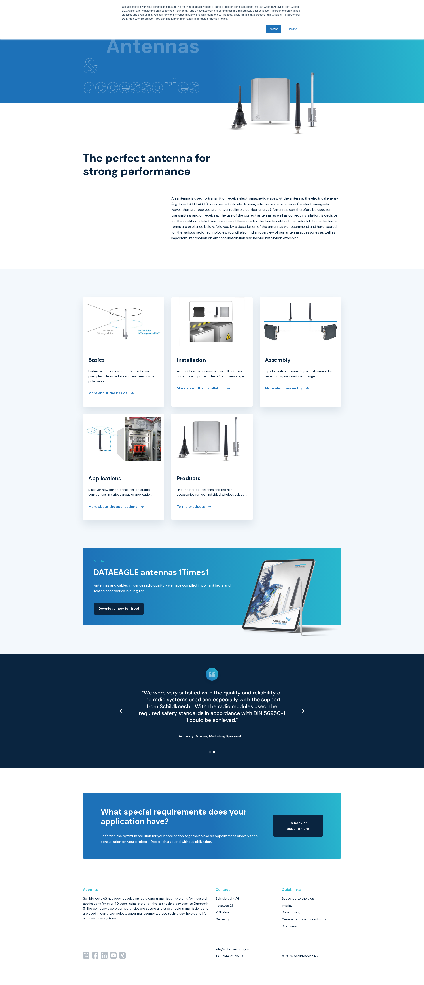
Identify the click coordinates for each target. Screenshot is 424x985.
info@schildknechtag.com (235, 949)
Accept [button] (273, 29)
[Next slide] (303, 711)
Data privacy (291, 912)
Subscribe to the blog (298, 898)
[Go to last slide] (120, 711)
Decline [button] (292, 29)
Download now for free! (118, 608)
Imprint (287, 906)
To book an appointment (298, 826)
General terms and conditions (304, 919)
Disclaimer (289, 926)
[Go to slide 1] (210, 752)
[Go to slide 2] (214, 752)
